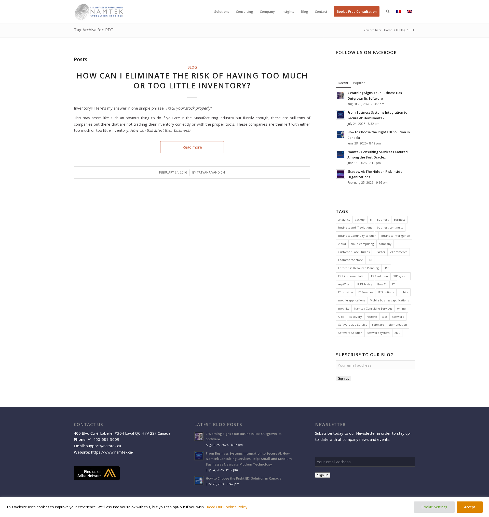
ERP (386, 268)
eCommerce (399, 252)
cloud (342, 244)
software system (378, 333)
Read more (192, 147)
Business (383, 219)
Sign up (343, 378)
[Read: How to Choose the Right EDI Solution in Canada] (340, 134)
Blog (192, 67)
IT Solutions (386, 292)
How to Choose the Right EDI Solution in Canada (243, 478)
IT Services (365, 292)
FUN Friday (364, 284)
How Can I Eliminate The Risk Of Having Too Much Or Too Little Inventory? (192, 80)
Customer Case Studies (354, 252)
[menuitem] (222, 11)
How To (382, 284)
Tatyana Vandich (211, 172)
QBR (341, 317)
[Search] (388, 11)
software (398, 317)
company (385, 244)
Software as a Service (352, 324)
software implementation (389, 324)
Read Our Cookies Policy (227, 507)
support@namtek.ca (103, 445)
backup (360, 219)
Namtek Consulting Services (373, 308)
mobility (343, 308)
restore (372, 317)
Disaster (379, 252)
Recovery (355, 317)
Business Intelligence (395, 235)
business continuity (390, 227)
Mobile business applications (389, 300)
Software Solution (350, 333)
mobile (403, 292)
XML (397, 333)
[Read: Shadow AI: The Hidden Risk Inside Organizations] (340, 174)
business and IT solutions (355, 227)
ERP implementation (352, 276)
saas (384, 317)
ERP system (400, 276)
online (401, 308)
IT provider (346, 292)
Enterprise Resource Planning (358, 268)
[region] (244, 507)
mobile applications (351, 300)
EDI (370, 260)
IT (393, 284)
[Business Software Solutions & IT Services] (99, 11)
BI (371, 219)
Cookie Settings (434, 507)
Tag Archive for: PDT (94, 30)
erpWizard (345, 284)
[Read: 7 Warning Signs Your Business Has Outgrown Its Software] (340, 95)
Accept (469, 507)
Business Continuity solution (357, 235)
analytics (344, 219)
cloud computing (362, 244)
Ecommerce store (350, 260)
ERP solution (379, 276)
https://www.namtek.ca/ (112, 452)
